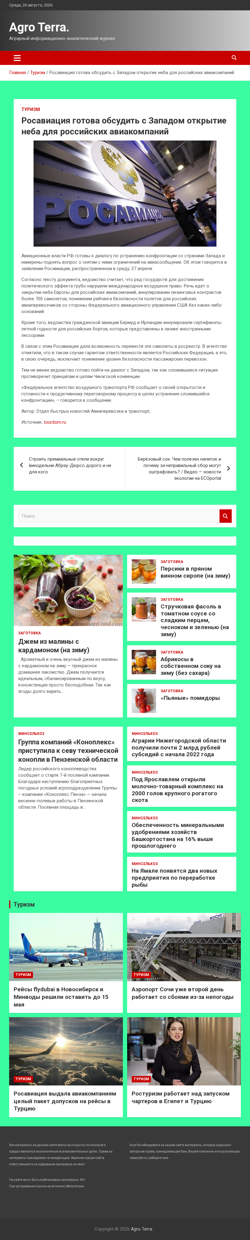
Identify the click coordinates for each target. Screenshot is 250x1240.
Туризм (30, 109)
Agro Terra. (39, 27)
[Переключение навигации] (17, 58)
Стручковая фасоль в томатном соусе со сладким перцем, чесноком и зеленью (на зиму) (195, 620)
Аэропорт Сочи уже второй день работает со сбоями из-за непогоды (183, 993)
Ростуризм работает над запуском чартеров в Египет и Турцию (181, 1097)
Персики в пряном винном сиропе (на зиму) (195, 572)
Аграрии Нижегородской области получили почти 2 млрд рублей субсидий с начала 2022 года (179, 747)
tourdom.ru (55, 422)
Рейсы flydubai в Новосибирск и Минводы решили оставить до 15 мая (61, 997)
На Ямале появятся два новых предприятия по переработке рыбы (174, 877)
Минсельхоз (31, 734)
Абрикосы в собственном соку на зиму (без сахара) (191, 666)
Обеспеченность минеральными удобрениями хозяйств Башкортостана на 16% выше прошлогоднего (178, 835)
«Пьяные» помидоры (190, 697)
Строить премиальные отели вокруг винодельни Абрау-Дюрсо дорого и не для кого (70, 465)
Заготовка (29, 633)
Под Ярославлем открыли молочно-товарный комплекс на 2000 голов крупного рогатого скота (177, 790)
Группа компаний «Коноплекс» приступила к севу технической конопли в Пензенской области (68, 750)
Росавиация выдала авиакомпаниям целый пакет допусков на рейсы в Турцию (65, 1101)
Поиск (226, 516)
